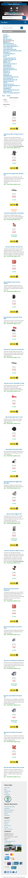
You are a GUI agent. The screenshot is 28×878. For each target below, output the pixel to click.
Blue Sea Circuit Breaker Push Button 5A (14, 660)
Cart (17, 10)
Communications (8, 812)
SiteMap (6, 793)
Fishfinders (7, 808)
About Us (6, 822)
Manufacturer (6, 104)
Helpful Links (7, 791)
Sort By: (5, 99)
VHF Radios (7, 815)
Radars (6, 813)
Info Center (7, 787)
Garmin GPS (7, 794)
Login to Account (8, 829)
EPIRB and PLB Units (9, 810)
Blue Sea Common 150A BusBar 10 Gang (14, 383)
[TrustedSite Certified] (7, 867)
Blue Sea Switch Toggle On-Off (14, 514)
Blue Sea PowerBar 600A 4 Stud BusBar (14, 213)
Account (6, 827)
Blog (5, 789)
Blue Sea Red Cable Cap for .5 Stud (14, 417)
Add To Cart (14, 128)
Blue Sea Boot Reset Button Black (14, 449)
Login (11, 10)
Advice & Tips (7, 825)
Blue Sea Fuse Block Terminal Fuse (14, 247)
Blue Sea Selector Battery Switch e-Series (14, 767)
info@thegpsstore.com (9, 841)
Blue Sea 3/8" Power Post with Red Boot (14, 349)
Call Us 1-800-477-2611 (14, 4)
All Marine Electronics (9, 806)
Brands (8, 95)
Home (3, 95)
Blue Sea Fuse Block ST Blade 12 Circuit (14, 550)
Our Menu (4, 22)
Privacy (6, 824)
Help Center (7, 820)
